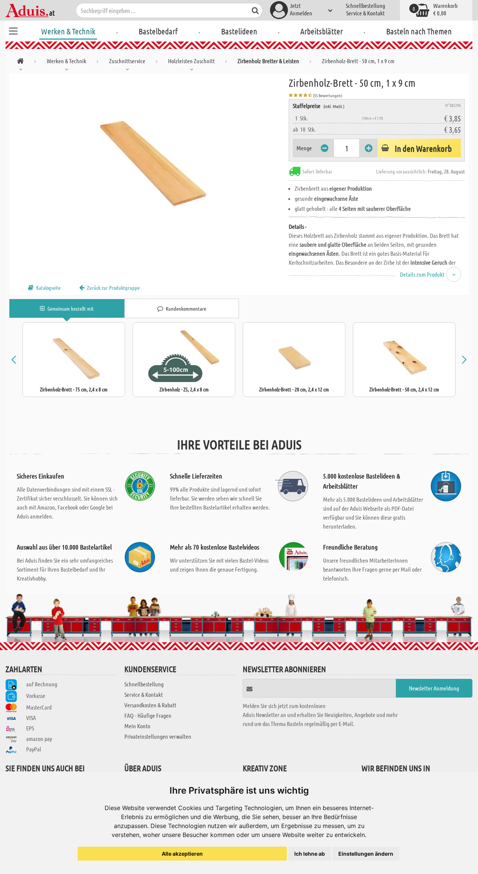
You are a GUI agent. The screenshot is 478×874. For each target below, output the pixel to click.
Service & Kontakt (365, 12)
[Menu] (13, 29)
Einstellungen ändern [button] (365, 853)
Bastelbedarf (158, 31)
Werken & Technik (68, 31)
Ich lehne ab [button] (309, 853)
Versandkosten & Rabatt (150, 704)
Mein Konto (137, 725)
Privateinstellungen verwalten (157, 736)
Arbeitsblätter (321, 31)
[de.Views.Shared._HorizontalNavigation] (20, 62)
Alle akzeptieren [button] (182, 853)
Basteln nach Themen (419, 31)
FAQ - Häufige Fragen (147, 715)
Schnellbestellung (365, 5)
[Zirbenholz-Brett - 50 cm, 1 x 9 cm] (149, 158)
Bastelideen (239, 31)
